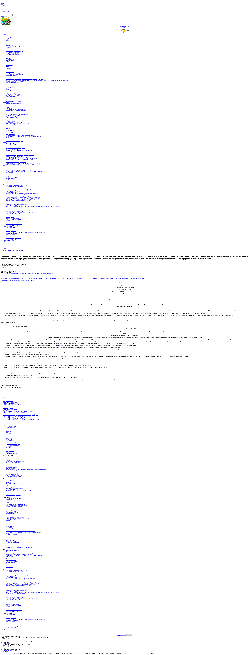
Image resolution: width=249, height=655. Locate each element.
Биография (8, 100)
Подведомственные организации (13, 107)
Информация (6, 11)
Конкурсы (8, 67)
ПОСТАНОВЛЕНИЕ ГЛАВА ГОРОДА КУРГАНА (17, 157)
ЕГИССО (8, 128)
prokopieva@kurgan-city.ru (9, 646)
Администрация (6, 102)
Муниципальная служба (8, 63)
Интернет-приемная (10, 96)
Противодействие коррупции (12, 54)
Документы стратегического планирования (15, 148)
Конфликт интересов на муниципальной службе (16, 81)
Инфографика (9, 42)
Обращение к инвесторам (11, 205)
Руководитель (9, 131)
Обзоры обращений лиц (11, 231)
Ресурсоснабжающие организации (13, 222)
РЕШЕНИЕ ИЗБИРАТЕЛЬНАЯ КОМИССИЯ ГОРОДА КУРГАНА (21, 164)
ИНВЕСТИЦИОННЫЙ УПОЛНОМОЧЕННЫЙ (16, 204)
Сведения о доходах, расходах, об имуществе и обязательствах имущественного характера (26, 77)
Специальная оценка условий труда (14, 139)
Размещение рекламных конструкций (14, 191)
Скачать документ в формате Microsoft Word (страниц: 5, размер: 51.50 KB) (17, 280)
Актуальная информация (11, 35)
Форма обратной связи (11, 221)
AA (1, 4)
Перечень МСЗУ (9, 183)
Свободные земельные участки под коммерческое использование (20, 199)
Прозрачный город (10, 59)
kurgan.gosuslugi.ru (8, 651)
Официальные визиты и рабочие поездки (15, 122)
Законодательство (10, 72)
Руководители (9, 104)
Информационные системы (12, 120)
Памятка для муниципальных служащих (15, 83)
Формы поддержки (10, 217)
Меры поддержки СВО (11, 172)
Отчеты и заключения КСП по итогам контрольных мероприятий (20, 135)
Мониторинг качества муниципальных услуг (16, 174)
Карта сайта (8, 243)
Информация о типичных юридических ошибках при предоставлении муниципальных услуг (26, 180)
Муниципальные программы (12, 149)
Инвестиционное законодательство (13, 213)
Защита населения (10, 113)
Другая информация (10, 178)
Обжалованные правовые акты (12, 145)
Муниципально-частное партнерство (14, 224)
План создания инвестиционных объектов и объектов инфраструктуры (21, 212)
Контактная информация (11, 75)
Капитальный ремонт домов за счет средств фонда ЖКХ (18, 190)
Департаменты (9, 106)
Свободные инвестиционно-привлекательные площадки (18, 215)
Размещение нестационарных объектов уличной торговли (18, 196)
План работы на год (10, 134)
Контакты (8, 125)
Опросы (7, 61)
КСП (4, 129)
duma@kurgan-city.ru (8, 643)
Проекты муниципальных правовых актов (15, 109)
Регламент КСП (9, 132)
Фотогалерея (8, 55)
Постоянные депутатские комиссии (13, 94)
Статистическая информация (12, 124)
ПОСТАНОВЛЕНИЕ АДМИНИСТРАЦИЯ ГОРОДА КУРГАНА (20, 155)
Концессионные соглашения (12, 192)
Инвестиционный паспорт (12, 210)
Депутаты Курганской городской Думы (14, 90)
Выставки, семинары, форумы (12, 218)
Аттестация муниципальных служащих (14, 74)
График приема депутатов (11, 93)
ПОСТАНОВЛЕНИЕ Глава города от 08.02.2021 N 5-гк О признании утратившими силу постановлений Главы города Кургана (29, 273)
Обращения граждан (7, 226)
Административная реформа (12, 117)
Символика (8, 40)
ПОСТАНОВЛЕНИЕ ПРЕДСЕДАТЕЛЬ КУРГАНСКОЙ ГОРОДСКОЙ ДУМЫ (23, 158)
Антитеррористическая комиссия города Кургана (17, 114)
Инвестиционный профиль (12, 225)
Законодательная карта (11, 234)
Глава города (6, 99)
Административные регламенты (13, 152)
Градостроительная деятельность (13, 46)
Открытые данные (7, 236)
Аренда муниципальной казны (12, 187)
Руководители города (10, 49)
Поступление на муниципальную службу (15, 69)
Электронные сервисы (11, 176)
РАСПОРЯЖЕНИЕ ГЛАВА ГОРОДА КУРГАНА (16, 160)
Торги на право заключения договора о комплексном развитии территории (22, 198)
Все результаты (4, 16)
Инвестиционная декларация (12, 208)
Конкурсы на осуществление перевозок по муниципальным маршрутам (22, 193)
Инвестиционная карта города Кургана (14, 211)
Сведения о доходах (10, 137)
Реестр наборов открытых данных (13, 238)
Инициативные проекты (11, 62)
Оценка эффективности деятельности (14, 111)
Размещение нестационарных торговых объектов (17, 194)
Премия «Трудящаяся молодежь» (13, 53)
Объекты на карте (10, 108)
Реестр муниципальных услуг (12, 166)
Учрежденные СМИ (10, 121)
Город (4, 34)
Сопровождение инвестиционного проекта (15, 214)
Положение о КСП (10, 130)
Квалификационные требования (13, 70)
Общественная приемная (11, 127)
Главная (5, 246)
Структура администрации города (13, 103)
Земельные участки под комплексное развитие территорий (19, 200)
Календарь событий (10, 60)
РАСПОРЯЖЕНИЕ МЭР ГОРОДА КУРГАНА (16, 162)
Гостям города (9, 47)
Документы (5, 142)
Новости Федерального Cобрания (13, 84)
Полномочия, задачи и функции (13, 115)
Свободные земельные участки (12, 201)
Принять (152, 653)
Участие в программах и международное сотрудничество (18, 123)
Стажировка (8, 68)
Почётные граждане (10, 48)
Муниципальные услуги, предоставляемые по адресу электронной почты (22, 167)
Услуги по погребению (11, 182)
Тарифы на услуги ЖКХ (11, 153)
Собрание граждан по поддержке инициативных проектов (19, 97)
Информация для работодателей (13, 73)
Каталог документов (10, 143)
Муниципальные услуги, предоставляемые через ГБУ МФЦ (19, 170)
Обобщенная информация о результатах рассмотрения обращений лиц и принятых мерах (25, 232)
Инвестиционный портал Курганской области (16, 219)
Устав (7, 39)
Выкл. (10, 6)
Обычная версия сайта (5, 8)
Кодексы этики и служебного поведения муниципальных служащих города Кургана (24, 79)
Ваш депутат (8, 89)
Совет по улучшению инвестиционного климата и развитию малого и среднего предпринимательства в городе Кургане (32, 206)
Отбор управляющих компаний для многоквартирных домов (19, 189)
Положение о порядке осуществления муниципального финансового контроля (23, 136)
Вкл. (8, 6)
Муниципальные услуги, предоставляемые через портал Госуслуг (20, 169)
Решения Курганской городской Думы (14, 95)
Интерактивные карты (11, 239)
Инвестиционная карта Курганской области (15, 207)
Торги (4, 184)
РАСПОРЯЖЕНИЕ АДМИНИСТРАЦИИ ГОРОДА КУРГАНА (20, 159)
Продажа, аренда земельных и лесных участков (16, 185)
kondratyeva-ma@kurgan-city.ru (10, 650)
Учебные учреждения (10, 76)
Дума (4, 86)
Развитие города (9, 45)
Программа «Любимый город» (12, 52)
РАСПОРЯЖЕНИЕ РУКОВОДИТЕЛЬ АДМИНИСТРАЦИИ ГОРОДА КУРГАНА (24, 163)
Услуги (4, 165)
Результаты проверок (10, 118)
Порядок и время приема (11, 228)
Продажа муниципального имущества (14, 186)
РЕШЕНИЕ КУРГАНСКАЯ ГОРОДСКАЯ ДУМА (17, 156)
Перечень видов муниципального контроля (15, 173)
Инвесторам (5, 203)
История (7, 38)
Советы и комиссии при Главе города (14, 101)
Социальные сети (9, 235)
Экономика (8, 41)
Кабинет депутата (10, 91)
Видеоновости (9, 56)
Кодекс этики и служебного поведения (14, 141)
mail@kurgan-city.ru (8, 639)
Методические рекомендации (12, 82)
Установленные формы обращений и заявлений (16, 110)
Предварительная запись (11, 177)
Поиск (4, 241)
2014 (4, 253)
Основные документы (10, 151)
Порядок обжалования (11, 144)
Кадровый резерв (9, 65)
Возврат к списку (4, 391)
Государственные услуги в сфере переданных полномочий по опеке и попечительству (25, 171)
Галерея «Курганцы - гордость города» (14, 51)
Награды (8, 58)
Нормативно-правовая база (12, 233)
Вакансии (8, 66)
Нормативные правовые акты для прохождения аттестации (19, 150)
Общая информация (10, 37)
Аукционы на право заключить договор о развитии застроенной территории (23, 197)
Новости (8, 88)
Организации (9, 44)
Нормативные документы (11, 138)
